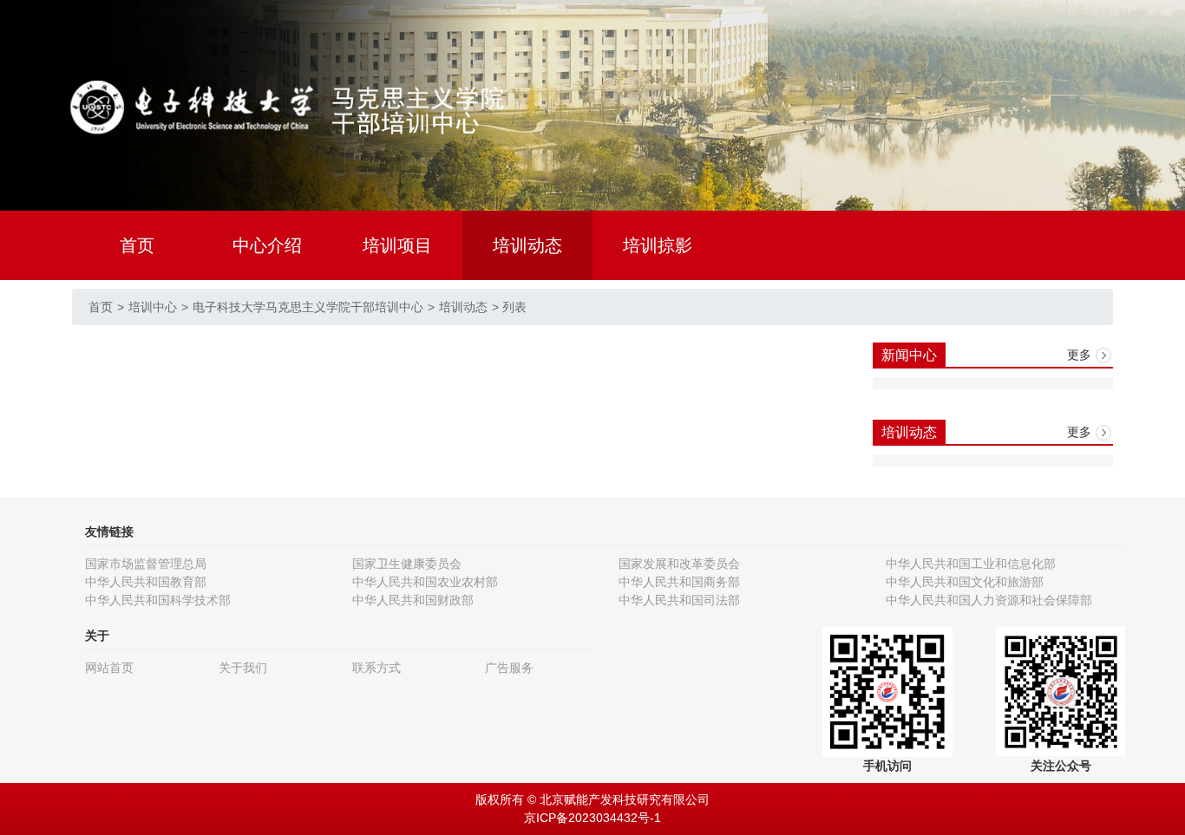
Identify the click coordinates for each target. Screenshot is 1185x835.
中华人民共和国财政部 (413, 600)
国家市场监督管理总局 (145, 564)
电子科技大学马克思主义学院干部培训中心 (308, 307)
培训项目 (397, 245)
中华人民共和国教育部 (145, 582)
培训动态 (527, 245)
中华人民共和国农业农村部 (425, 582)
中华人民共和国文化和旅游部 (965, 582)
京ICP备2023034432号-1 (592, 818)
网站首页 (109, 668)
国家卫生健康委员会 (407, 564)
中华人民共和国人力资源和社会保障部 (989, 600)
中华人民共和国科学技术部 (158, 600)
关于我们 (243, 668)
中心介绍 (267, 245)
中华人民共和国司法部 (679, 600)
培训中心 (152, 307)
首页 (137, 245)
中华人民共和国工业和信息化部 (971, 564)
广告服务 (509, 668)
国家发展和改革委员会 (679, 564)
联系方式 (376, 668)
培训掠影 (657, 245)
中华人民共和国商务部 (679, 582)
